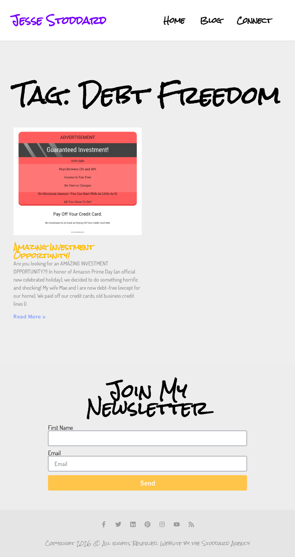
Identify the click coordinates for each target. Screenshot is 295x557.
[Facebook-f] (104, 524)
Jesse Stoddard (59, 20)
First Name (60, 427)
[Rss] (191, 524)
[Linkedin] (133, 524)
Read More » (29, 316)
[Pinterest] (147, 524)
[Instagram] (162, 524)
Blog (211, 20)
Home (174, 20)
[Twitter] (118, 524)
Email (54, 453)
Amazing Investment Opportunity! (53, 251)
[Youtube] (177, 524)
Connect (254, 20)
